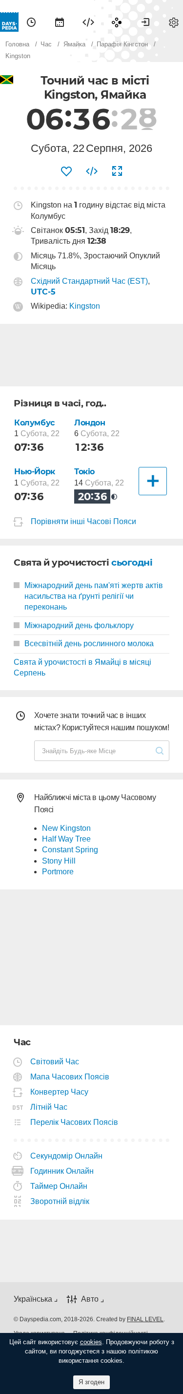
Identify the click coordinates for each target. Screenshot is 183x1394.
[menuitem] (31, 22)
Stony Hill (59, 861)
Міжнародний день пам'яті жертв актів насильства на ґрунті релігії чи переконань (93, 596)
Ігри (116, 22)
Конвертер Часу (59, 1092)
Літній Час (49, 1107)
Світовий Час (55, 1061)
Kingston (84, 306)
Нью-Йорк (34, 471)
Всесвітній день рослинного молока (89, 643)
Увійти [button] (145, 22)
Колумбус (34, 422)
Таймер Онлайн (59, 1186)
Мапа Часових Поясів (70, 1077)
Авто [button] (90, 1299)
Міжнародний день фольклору (79, 625)
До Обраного (66, 171)
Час (31, 22)
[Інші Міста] (153, 481)
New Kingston (66, 828)
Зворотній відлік (60, 1201)
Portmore (58, 871)
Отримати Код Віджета (92, 171)
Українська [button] (33, 1299)
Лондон (89, 422)
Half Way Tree (66, 839)
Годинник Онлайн (62, 1171)
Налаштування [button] (173, 22)
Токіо (84, 471)
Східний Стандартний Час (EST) (89, 281)
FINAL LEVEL (145, 1319)
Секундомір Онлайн (66, 1156)
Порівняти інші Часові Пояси (83, 522)
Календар (59, 22)
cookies (91, 1342)
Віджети (88, 22)
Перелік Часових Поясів (74, 1122)
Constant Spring (70, 849)
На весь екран (117, 171)
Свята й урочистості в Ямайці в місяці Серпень (82, 667)
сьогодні (131, 562)
